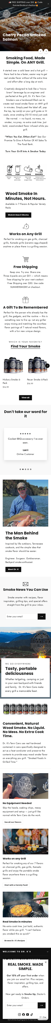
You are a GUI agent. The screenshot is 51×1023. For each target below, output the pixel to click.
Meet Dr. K (13, 569)
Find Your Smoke (25, 346)
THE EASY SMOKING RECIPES (19, 45)
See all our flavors (12, 822)
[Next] (46, 51)
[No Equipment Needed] (25, 786)
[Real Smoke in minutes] (25, 904)
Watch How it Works (18, 215)
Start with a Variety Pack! (16, 885)
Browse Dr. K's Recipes (14, 940)
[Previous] (40, 51)
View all (25, 397)
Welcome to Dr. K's (17, 951)
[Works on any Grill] (25, 841)
